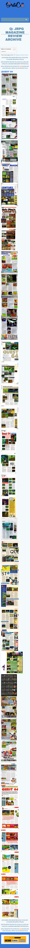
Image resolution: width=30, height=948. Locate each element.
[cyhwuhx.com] (22, 940)
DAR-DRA (12, 59)
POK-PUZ (17, 66)
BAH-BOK (9, 57)
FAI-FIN (4, 62)
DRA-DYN (19, 59)
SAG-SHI (26, 66)
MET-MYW (21, 64)
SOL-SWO (11, 68)
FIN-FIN (9, 62)
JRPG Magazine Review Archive (20, 55)
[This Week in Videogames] (15, 940)
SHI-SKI (5, 68)
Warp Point (17, 937)
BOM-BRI (15, 57)
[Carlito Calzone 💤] (8, 940)
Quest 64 (4, 51)
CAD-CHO (21, 57)
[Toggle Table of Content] (13, 49)
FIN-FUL (14, 62)
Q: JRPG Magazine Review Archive (15, 34)
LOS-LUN (7, 64)
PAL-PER (4, 66)
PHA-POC (10, 66)
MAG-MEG (14, 64)
